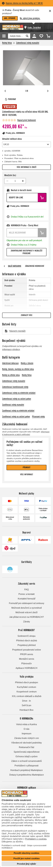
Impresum (26, 733)
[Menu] (4, 36)
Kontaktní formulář (26, 599)
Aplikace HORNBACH (26, 668)
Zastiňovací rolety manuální (13, 404)
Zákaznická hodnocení (34, 266)
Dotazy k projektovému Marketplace (26, 775)
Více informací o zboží (26, 167)
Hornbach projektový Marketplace (26, 770)
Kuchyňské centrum (26, 687)
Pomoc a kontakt (26, 594)
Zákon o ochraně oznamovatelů (26, 761)
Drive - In (26, 701)
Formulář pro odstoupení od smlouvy (26, 603)
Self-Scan (26, 705)
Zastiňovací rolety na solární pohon (16, 416)
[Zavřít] (50, 11)
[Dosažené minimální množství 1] (7, 181)
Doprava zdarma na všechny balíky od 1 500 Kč (24, 3)
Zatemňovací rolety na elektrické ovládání (18, 393)
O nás (26, 729)
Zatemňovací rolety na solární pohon (16, 398)
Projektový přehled (27, 645)
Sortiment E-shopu (26, 636)
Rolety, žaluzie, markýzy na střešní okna (18, 369)
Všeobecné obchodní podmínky (26, 743)
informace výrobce (11, 349)
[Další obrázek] (48, 91)
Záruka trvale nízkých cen (26, 738)
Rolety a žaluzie (27, 363)
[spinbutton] (15, 181)
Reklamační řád (26, 747)
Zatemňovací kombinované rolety (15, 387)
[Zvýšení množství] (23, 181)
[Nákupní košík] (47, 36)
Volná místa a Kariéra (26, 724)
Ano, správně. (10, 18)
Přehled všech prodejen (26, 682)
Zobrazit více (26, 315)
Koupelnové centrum (27, 692)
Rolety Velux (7, 42)
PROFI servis (26, 654)
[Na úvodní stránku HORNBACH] (13, 27)
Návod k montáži (17, 331)
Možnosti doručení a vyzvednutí (26, 608)
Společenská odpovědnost (26, 752)
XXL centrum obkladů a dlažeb (26, 696)
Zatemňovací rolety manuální (27, 42)
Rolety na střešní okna (11, 375)
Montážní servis (26, 659)
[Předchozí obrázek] (5, 91)
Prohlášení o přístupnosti (26, 765)
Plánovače (26, 663)
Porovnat (12, 99)
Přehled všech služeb (26, 640)
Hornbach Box (26, 710)
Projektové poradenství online (26, 650)
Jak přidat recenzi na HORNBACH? (26, 617)
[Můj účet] (34, 36)
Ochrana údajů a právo (26, 756)
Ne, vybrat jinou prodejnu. (30, 18)
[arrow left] (4, 266)
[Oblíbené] (40, 36)
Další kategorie (14, 266)
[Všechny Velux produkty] (10, 106)
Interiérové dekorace (10, 363)
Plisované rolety (38, 416)
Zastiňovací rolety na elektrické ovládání (18, 410)
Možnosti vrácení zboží (26, 612)
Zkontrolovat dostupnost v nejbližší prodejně (26, 252)
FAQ (26, 589)
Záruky (26, 621)
